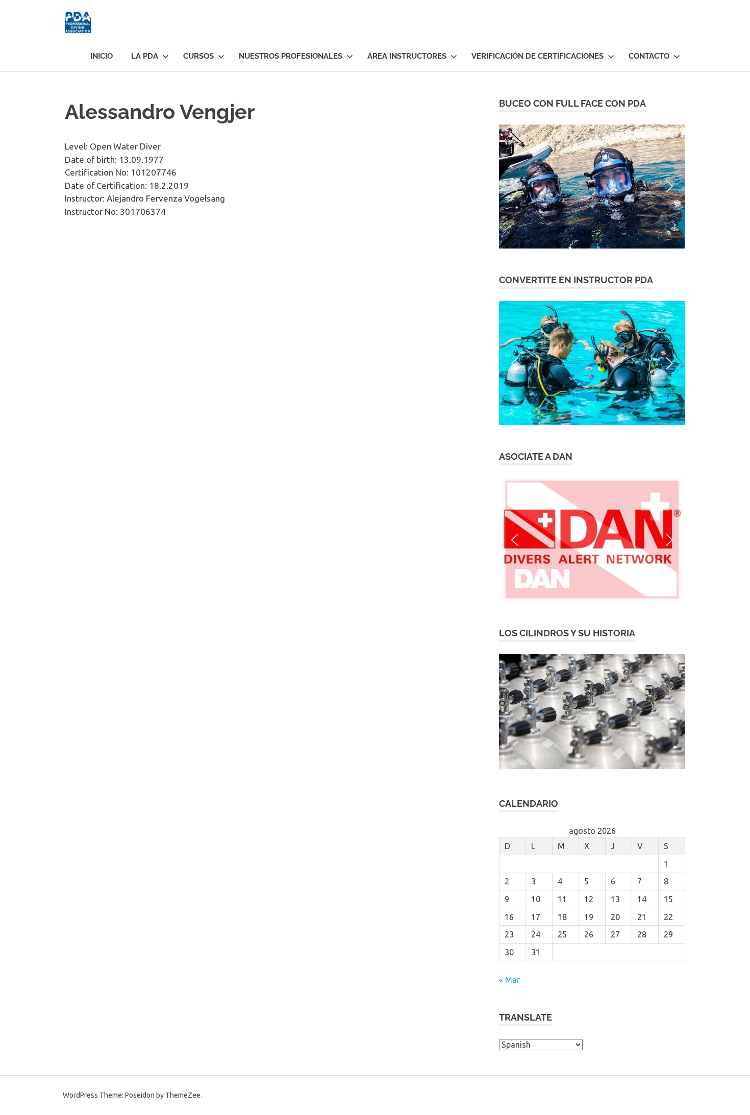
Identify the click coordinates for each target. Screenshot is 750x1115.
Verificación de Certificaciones (537, 56)
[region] (592, 187)
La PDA (144, 56)
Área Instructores (406, 56)
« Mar (509, 979)
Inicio (101, 56)
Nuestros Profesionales (290, 56)
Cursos (198, 56)
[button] (592, 187)
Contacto (649, 56)
